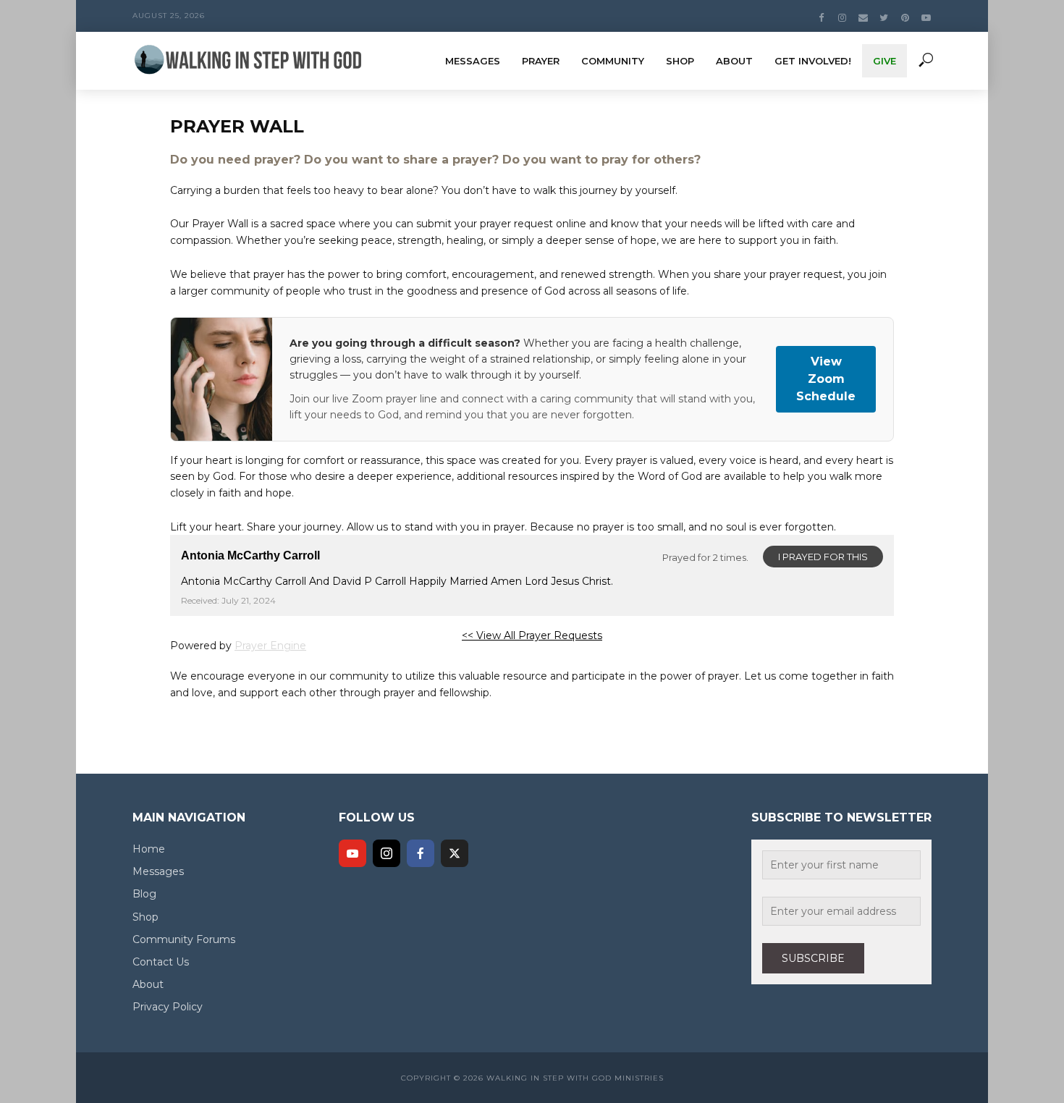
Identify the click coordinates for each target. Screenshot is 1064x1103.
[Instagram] (386, 853)
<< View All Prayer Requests (532, 635)
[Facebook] (420, 853)
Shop (680, 61)
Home (148, 848)
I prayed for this (823, 556)
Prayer (541, 61)
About (734, 61)
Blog (144, 893)
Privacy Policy (167, 1006)
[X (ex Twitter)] (454, 853)
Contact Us (160, 961)
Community (612, 61)
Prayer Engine (270, 645)
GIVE (884, 61)
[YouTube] (352, 853)
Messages (472, 61)
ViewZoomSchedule (826, 379)
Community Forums (183, 939)
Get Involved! (812, 61)
